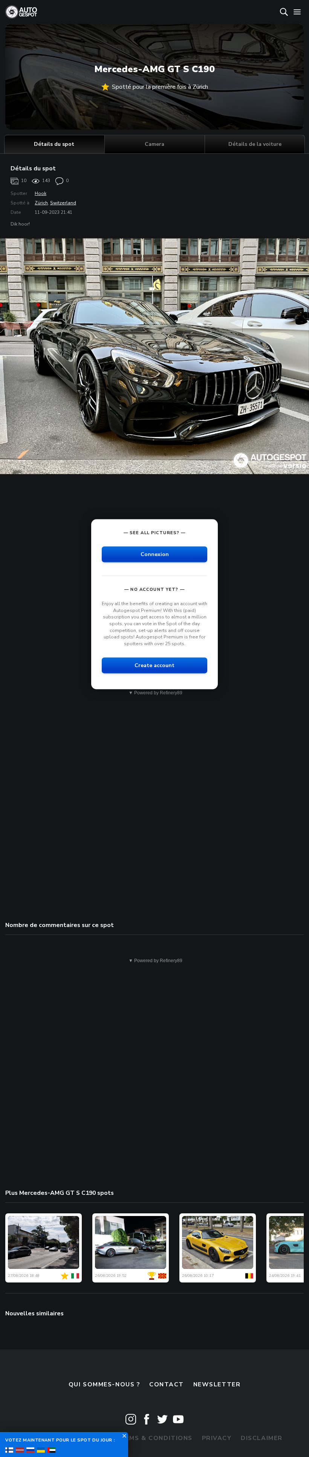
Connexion (155, 554)
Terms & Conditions (154, 1438)
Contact (166, 1384)
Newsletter (217, 1384)
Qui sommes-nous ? (104, 1384)
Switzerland (63, 203)
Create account (154, 665)
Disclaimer (262, 1438)
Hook (40, 193)
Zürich (41, 203)
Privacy (217, 1438)
